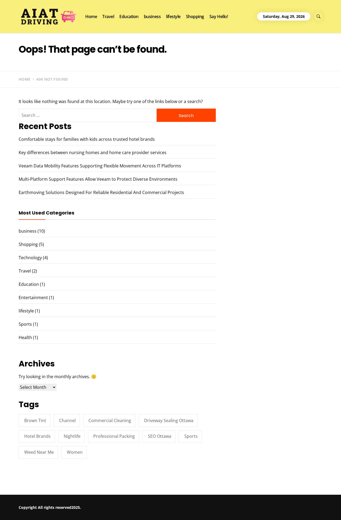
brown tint (35, 420)
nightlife (72, 436)
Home (91, 16)
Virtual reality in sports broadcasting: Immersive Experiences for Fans (285, 510)
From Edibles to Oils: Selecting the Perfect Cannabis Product (212, 508)
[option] (64, 508)
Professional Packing (114, 436)
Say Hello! (218, 16)
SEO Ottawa (159, 436)
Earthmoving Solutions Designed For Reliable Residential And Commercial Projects (101, 192)
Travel (108, 16)
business (152, 16)
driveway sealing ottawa (168, 420)
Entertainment (33, 297)
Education (129, 16)
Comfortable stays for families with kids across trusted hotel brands (87, 139)
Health (25, 337)
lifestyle (173, 16)
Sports (25, 324)
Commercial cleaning (109, 420)
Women (75, 452)
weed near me (39, 452)
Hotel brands (37, 436)
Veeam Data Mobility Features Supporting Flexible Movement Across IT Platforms (100, 166)
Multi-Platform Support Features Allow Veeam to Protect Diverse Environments (98, 179)
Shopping (195, 16)
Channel (67, 420)
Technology (30, 258)
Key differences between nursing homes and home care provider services (93, 152)
